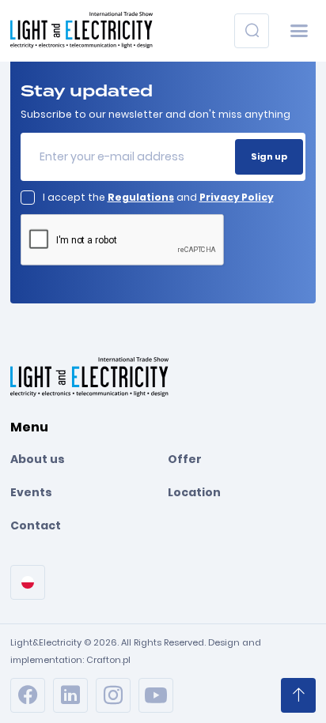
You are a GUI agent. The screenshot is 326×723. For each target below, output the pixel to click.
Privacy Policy (236, 197)
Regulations (141, 197)
